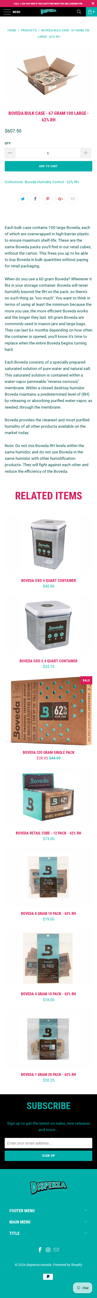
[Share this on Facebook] (35, 199)
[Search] (81, 12)
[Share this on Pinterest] (48, 199)
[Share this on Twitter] (23, 199)
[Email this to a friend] (73, 199)
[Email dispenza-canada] (56, 1250)
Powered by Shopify (67, 1265)
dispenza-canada (39, 1265)
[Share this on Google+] (60, 199)
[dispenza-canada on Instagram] (48, 1250)
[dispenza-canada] (48, 12)
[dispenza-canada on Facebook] (40, 1250)
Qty (8, 143)
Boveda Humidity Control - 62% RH (52, 182)
